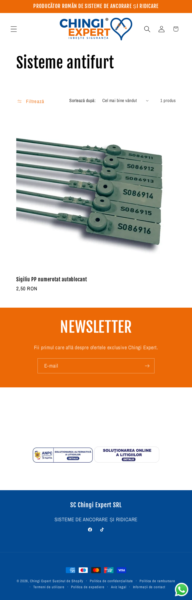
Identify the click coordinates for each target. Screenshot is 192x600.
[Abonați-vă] (147, 366)
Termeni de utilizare (48, 586)
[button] (13, 29)
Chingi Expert (40, 580)
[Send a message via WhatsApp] (182, 589)
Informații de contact (149, 586)
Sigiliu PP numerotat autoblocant (51, 280)
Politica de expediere (87, 586)
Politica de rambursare (157, 580)
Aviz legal (118, 586)
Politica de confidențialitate (111, 580)
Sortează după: (82, 100)
